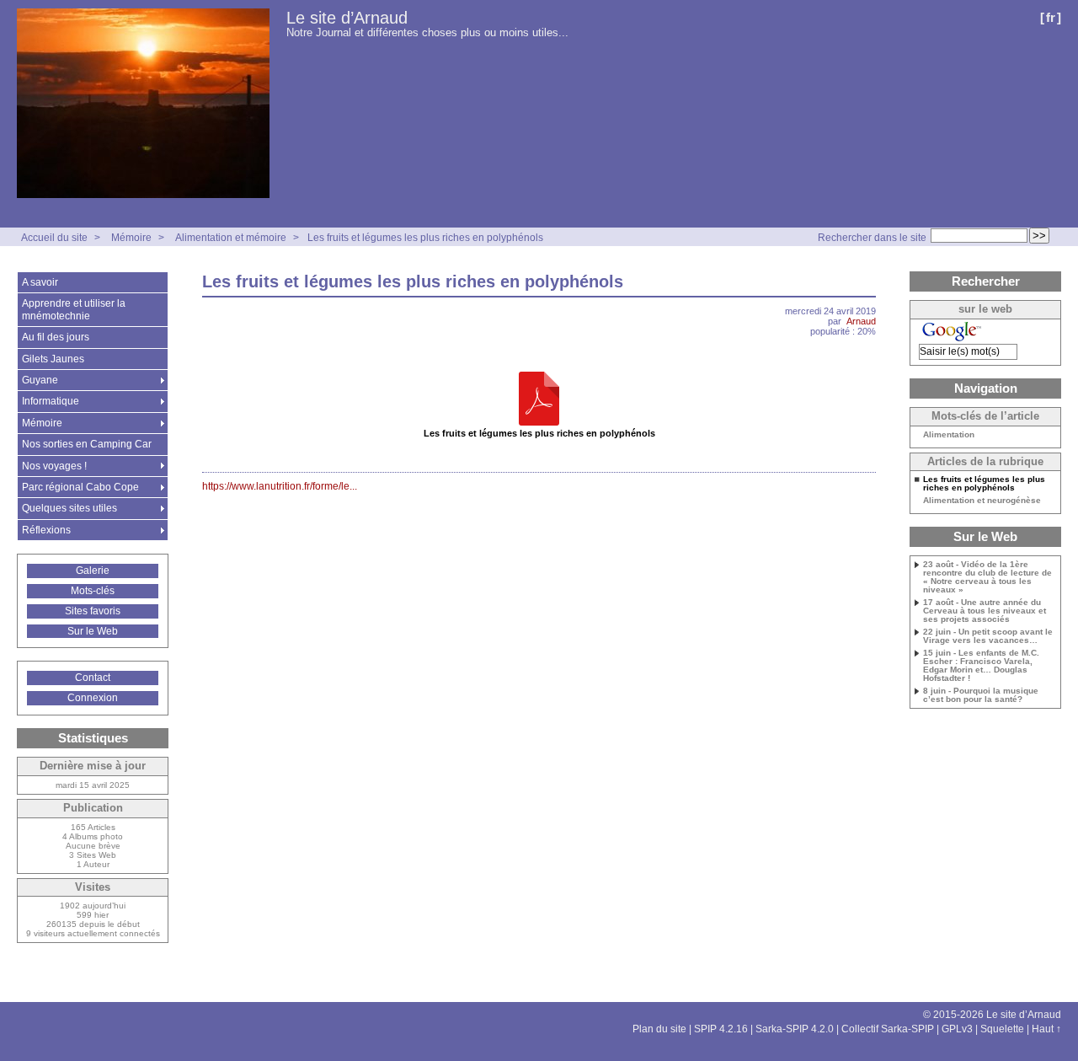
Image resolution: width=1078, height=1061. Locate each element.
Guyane (40, 380)
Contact (92, 677)
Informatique (50, 401)
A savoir (40, 282)
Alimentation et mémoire (230, 238)
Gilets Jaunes (53, 359)
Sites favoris (92, 611)
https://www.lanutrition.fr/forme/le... (279, 486)
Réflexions (46, 530)
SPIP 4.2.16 (721, 1029)
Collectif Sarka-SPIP (887, 1029)
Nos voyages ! (54, 466)
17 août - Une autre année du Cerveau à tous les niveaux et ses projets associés (984, 611)
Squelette (1002, 1029)
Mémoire (131, 238)
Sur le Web (92, 631)
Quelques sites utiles (69, 508)
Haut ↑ (1046, 1029)
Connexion (92, 698)
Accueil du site (54, 238)
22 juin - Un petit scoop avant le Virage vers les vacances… (988, 636)
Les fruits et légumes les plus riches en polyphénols (425, 238)
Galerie (92, 570)
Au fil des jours (55, 337)
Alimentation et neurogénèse (982, 500)
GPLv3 (957, 1029)
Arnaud (861, 321)
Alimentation (948, 435)
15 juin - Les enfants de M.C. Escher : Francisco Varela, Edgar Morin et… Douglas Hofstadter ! (981, 666)
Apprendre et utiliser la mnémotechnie (73, 309)
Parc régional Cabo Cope (80, 487)
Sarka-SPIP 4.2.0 (794, 1029)
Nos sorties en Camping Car (87, 444)
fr (1050, 17)
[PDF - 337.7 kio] (539, 400)
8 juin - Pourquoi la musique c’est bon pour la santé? (980, 695)
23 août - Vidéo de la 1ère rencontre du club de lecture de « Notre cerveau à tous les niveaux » (987, 577)
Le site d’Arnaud (347, 17)
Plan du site (659, 1029)
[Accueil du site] (143, 104)
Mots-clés (93, 591)
